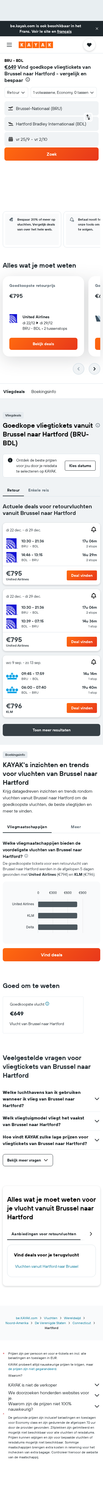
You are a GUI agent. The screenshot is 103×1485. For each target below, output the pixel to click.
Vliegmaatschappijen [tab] (27, 826)
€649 (10, 67)
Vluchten (50, 1318)
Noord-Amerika (16, 1323)
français (64, 31)
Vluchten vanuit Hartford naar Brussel (46, 1266)
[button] (97, 29)
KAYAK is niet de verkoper (32, 1385)
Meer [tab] (76, 826)
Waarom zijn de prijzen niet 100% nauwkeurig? (39, 1406)
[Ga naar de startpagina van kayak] (36, 45)
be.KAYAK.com (26, 1318)
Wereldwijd (72, 1318)
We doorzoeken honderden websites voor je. (48, 1395)
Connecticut (82, 1323)
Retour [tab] (13, 490)
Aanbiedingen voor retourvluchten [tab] (44, 1233)
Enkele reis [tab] (38, 490)
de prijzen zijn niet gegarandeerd (32, 1369)
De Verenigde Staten (50, 1323)
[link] (51, 954)
